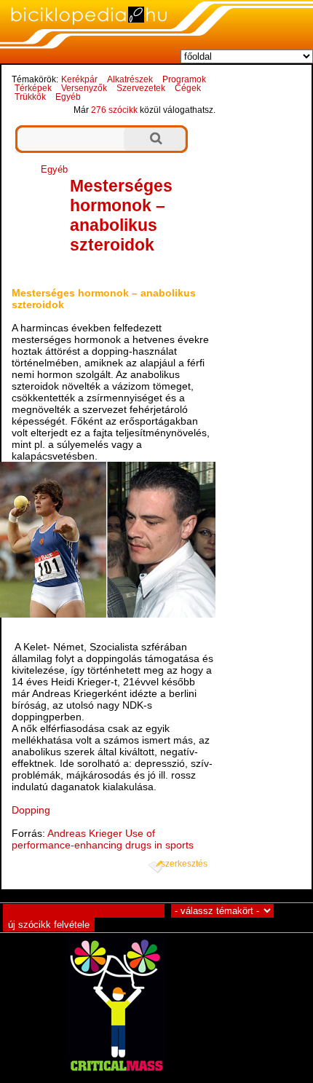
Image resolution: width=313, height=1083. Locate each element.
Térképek (33, 88)
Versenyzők (84, 88)
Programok (184, 79)
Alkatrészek (130, 79)
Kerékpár (79, 79)
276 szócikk (114, 110)
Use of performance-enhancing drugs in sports (103, 839)
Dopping (31, 810)
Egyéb (68, 96)
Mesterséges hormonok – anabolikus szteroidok (121, 215)
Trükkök (30, 96)
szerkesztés (184, 863)
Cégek (188, 88)
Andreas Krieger (84, 833)
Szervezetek (140, 88)
